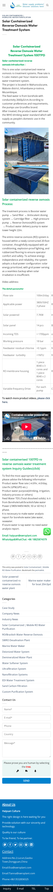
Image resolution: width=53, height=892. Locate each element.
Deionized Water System (15, 651)
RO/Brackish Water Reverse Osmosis (22, 634)
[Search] (48, 5)
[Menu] (5, 5)
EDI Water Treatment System (18, 680)
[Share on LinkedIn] (39, 556)
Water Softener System (15, 663)
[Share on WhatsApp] (13, 556)
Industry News (10, 619)
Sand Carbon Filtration (14, 686)
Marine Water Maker (13, 646)
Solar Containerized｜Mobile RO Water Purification (16, 16)
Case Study (8, 608)
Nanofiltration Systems (15, 674)
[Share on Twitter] (23, 556)
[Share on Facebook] (18, 556)
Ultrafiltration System (14, 668)
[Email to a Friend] (29, 556)
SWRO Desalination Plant (16, 640)
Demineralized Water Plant (17, 657)
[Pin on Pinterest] (34, 556)
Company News (10, 613)
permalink (39, 570)
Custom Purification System (17, 691)
